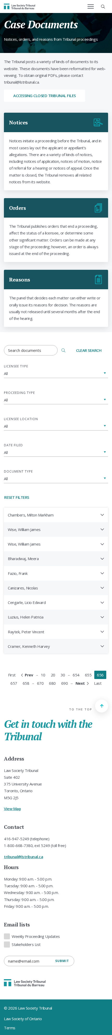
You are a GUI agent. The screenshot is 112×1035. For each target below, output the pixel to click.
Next (80, 683)
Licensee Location (21, 419)
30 (63, 674)
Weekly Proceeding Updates (36, 936)
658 (26, 683)
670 (40, 683)
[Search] (63, 350)
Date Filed (13, 445)
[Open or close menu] (91, 6)
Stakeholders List (26, 944)
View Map (12, 808)
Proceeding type (19, 393)
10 (43, 674)
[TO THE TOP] (101, 706)
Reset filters (16, 497)
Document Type (18, 471)
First (12, 674)
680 (52, 683)
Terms (9, 1027)
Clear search (88, 350)
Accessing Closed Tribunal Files (44, 95)
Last (97, 683)
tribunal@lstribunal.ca (23, 856)
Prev (29, 674)
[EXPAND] (102, 515)
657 (13, 683)
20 (53, 674)
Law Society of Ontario (23, 1018)
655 (88, 674)
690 (64, 683)
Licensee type (16, 366)
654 (76, 674)
